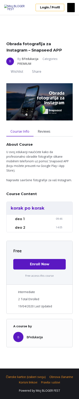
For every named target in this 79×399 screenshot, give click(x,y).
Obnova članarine (61, 377)
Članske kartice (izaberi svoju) (26, 377)
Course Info (20, 131)
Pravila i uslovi (50, 382)
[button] (50, 7)
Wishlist (17, 71)
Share (36, 71)
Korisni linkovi (28, 382)
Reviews (44, 131)
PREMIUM (24, 64)
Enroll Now (39, 264)
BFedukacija (30, 59)
